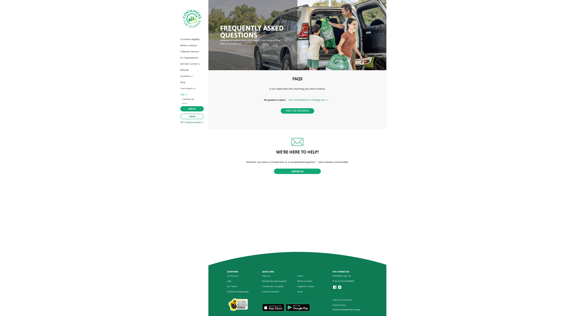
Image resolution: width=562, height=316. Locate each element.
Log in (192, 116)
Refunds (184, 70)
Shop (182, 82)
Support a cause (305, 286)
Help (229, 281)
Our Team (232, 286)
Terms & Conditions (342, 300)
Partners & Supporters (238, 291)
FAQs (184, 103)
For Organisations (189, 57)
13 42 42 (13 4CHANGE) (343, 281)
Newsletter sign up (342, 276)
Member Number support (274, 281)
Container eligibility (190, 39)
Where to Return (188, 45)
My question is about (274, 100)
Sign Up (192, 109)
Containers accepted (273, 286)
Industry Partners (270, 291)
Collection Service (189, 51)
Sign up (266, 276)
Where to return (304, 281)
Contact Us (297, 171)
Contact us (188, 99)
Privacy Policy (339, 305)
